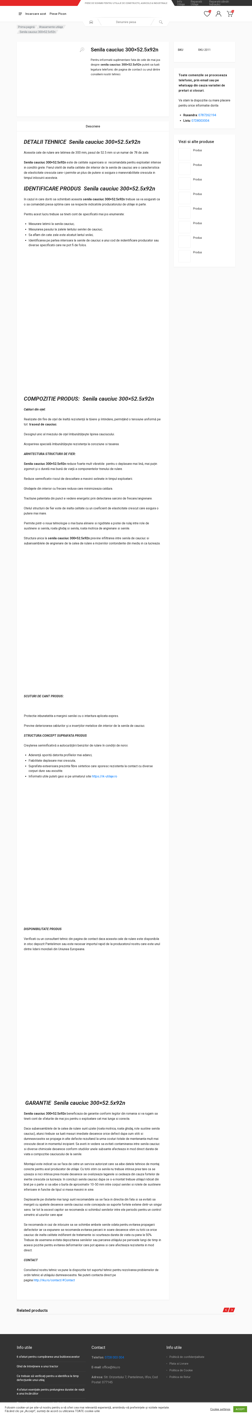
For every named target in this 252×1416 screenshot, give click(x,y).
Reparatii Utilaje (196, 3)
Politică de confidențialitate (187, 1357)
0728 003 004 (114, 1357)
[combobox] (126, 22)
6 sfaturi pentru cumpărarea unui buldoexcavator (48, 1356)
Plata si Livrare (179, 1363)
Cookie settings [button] (220, 1409)
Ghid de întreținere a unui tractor (37, 1366)
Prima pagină (26, 27)
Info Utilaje (181, 3)
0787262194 (207, 115)
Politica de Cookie (181, 1370)
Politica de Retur (180, 1377)
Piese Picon (58, 14)
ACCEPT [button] (240, 1409)
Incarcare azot (35, 14)
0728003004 (200, 121)
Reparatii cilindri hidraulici (219, 3)
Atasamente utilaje (51, 27)
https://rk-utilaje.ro (104, 776)
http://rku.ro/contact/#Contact (54, 1280)
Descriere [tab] (93, 126)
